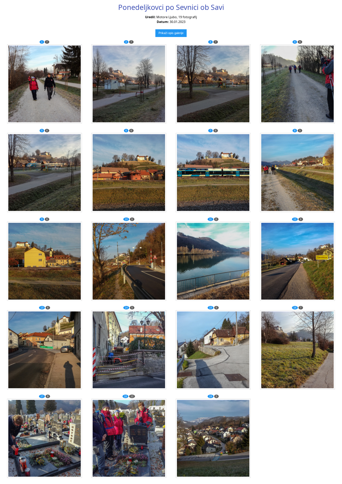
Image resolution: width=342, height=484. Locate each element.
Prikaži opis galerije (171, 33)
